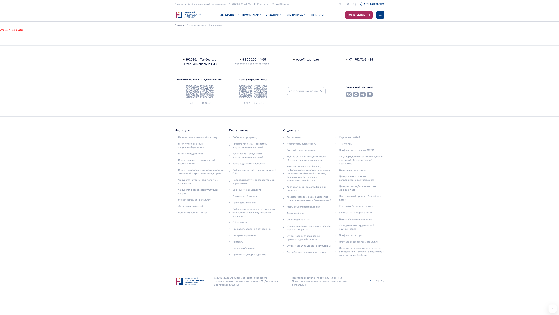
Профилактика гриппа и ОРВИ (356, 150)
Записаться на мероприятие (355, 212)
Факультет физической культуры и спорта (198, 191)
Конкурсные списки (244, 202)
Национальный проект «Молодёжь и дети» (360, 198)
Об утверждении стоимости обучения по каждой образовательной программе (361, 160)
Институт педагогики (190, 153)
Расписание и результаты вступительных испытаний (247, 155)
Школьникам (250, 15)
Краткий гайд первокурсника (249, 254)
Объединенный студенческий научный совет (356, 227)
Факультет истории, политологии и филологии (198, 181)
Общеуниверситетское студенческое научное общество (309, 227)
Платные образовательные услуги (358, 241)
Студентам (272, 15)
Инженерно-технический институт (198, 137)
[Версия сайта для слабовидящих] (347, 4)
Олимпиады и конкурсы (353, 169)
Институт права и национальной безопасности (196, 162)
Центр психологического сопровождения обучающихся (356, 178)
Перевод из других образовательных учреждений (253, 181)
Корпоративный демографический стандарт (307, 188)
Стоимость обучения (244, 196)
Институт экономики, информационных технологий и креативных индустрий (201, 171)
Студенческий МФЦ (350, 137)
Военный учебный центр (192, 212)
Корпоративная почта (303, 91)
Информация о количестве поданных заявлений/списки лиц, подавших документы (253, 212)
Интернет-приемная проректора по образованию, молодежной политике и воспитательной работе (361, 252)
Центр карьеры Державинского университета (357, 188)
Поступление (356, 15)
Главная (179, 25)
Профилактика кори (350, 235)
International (294, 15)
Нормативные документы (301, 143)
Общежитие (239, 222)
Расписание (294, 137)
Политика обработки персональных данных (317, 277)
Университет (228, 15)
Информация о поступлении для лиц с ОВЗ (254, 171)
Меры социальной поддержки (304, 206)
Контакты (238, 241)
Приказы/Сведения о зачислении (251, 228)
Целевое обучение (243, 248)
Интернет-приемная (244, 235)
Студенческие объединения (355, 218)
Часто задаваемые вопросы (248, 163)
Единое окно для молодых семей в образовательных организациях (306, 158)
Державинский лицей (190, 206)
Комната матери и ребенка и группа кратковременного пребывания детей (309, 198)
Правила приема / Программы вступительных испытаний (249, 145)
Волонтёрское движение (301, 150)
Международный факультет (194, 199)
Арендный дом (295, 213)
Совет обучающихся (298, 219)
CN (382, 281)
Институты (316, 15)
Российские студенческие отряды (306, 252)
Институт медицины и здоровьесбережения (191, 145)
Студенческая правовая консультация (309, 245)
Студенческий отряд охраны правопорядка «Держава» (303, 237)
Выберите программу (245, 137)
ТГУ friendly (345, 143)
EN (377, 281)
